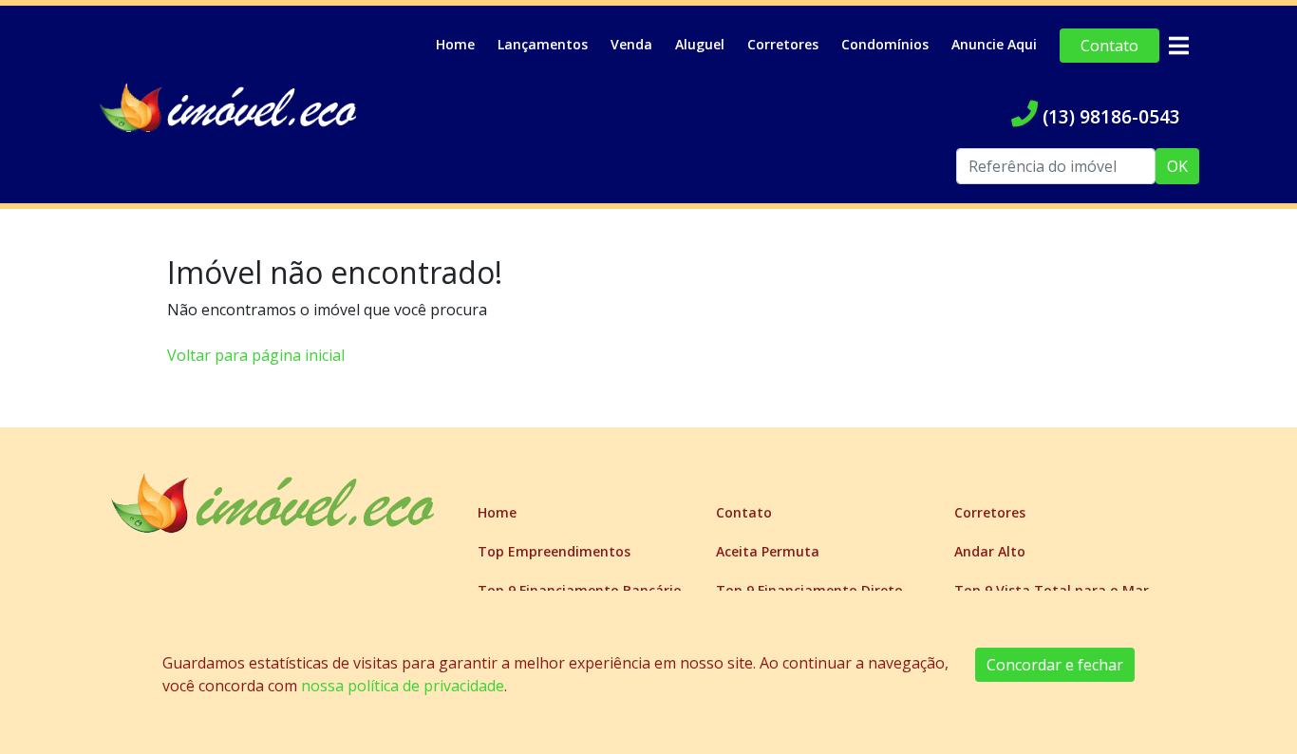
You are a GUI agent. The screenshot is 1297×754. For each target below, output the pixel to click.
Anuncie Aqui (994, 44)
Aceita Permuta (767, 551)
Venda (631, 44)
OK (1177, 166)
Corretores (782, 44)
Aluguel (699, 44)
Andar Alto (989, 551)
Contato (1109, 45)
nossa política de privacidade (402, 685)
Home (455, 44)
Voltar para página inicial (256, 355)
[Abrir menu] (1178, 45)
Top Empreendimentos (554, 551)
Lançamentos (543, 44)
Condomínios (885, 44)
